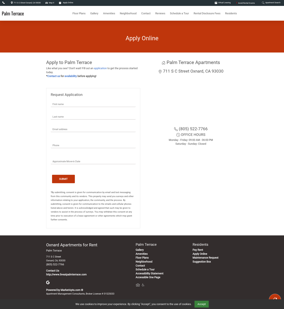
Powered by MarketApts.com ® (64, 289)
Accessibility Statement (149, 273)
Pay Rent (198, 249)
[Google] (48, 282)
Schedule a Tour (179, 13)
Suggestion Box (202, 261)
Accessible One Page (148, 277)
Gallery (94, 13)
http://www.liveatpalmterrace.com (66, 274)
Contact (146, 13)
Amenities (109, 13)
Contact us (53, 76)
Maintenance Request (205, 257)
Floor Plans (78, 13)
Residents (231, 13)
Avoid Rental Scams (246, 3)
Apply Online (67, 2)
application (100, 68)
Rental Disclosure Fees (207, 13)
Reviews (160, 13)
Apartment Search (272, 2)
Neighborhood (128, 13)
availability (70, 76)
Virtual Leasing (224, 2)
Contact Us (52, 270)
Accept (201, 304)
